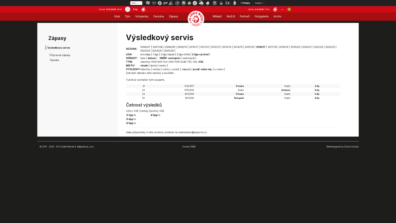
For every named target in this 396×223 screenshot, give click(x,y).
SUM (183, 61)
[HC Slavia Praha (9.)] (195, 3)
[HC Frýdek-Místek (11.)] (207, 3)
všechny (145, 61)
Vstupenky (141, 16)
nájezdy (186, 69)
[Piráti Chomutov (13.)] (221, 3)
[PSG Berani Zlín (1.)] (147, 3)
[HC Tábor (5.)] (171, 3)
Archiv (277, 16)
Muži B (231, 16)
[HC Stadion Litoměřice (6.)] (177, 3)
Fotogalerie (262, 16)
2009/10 (182, 46)
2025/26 (169, 50)
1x (135, 115)
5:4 (135, 9)
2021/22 (318, 46)
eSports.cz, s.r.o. (85, 146)
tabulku (141, 72)
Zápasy (173, 16)
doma (153, 65)
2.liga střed (183, 54)
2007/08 (158, 46)
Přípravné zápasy (60, 55)
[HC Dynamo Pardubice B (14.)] (227, 3)
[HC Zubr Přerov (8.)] (189, 3)
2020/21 (307, 46)
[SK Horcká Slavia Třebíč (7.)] (184, 3)
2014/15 (238, 46)
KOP (160, 61)
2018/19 (283, 46)
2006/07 (145, 46)
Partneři (245, 16)
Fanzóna (158, 16)
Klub (117, 16)
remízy (157, 69)
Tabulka (54, 60)
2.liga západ (167, 54)
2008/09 (170, 46)
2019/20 (295, 46)
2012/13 (215, 46)
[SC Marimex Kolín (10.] (201, 3)
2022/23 (330, 46)
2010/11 (193, 46)
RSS (193, 146)
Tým (127, 16)
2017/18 (272, 46)
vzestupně (188, 58)
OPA (171, 61)
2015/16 (249, 46)
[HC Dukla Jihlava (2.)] (154, 3)
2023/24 (145, 50)
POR (177, 61)
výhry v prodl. (171, 69)
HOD (154, 61)
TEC (189, 61)
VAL (195, 61)
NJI (165, 61)
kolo (142, 58)
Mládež (217, 16)
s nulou (218, 69)
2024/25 (157, 50)
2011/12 (204, 46)
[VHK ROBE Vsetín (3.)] (159, 3)
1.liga (155, 54)
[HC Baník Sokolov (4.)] (165, 3)
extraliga (145, 54)
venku (162, 65)
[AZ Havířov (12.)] (214, 3)
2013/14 (226, 46)
